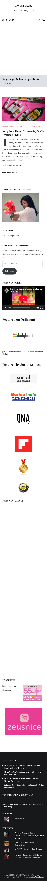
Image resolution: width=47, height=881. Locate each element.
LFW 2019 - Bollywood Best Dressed (28, 849)
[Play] (5, 307)
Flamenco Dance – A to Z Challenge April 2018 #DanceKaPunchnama (28, 856)
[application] (23, 298)
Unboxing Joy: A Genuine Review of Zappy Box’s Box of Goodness (24, 786)
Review (19, 127)
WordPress (39, 877)
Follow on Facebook (12, 501)
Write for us (19, 819)
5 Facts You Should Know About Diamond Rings (27, 843)
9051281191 (7, 800)
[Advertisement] (23, 49)
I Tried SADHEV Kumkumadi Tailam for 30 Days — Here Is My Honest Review (23, 766)
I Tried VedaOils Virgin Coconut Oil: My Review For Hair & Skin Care (23, 773)
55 (28, 691)
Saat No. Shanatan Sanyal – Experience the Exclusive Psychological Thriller (29, 836)
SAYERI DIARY (23, 5)
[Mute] (37, 307)
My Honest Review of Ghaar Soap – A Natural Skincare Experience (21, 779)
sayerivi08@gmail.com (11, 802)
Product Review (8, 127)
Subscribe (9, 271)
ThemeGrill (15, 877)
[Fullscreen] (41, 307)
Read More (12, 172)
